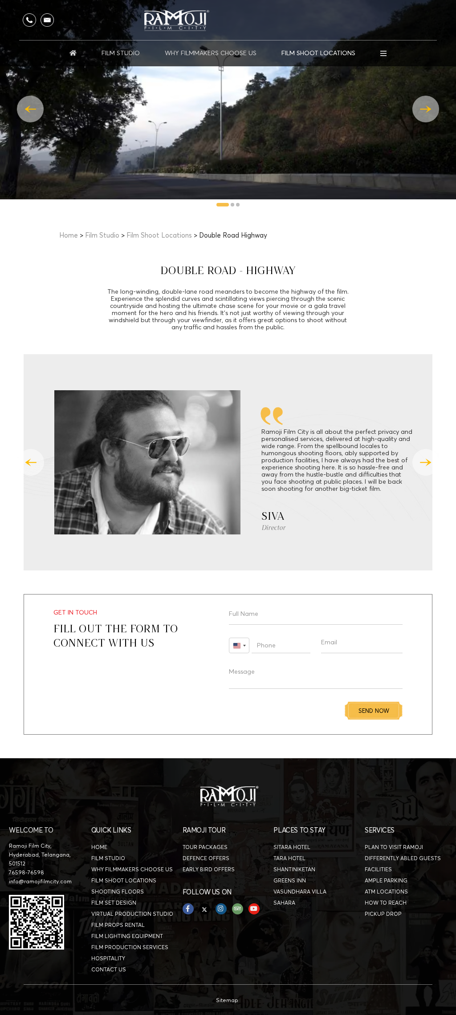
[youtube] (254, 908)
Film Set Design (113, 902)
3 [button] (238, 205)
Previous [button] (30, 109)
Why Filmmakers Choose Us (210, 53)
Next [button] (425, 109)
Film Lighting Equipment (127, 936)
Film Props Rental (118, 925)
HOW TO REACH (386, 902)
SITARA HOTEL (291, 847)
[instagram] (221, 908)
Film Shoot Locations (318, 53)
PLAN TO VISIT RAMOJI (394, 847)
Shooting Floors (117, 891)
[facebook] (188, 908)
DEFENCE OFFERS (206, 858)
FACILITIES (378, 869)
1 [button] (222, 205)
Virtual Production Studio (132, 913)
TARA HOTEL (289, 858)
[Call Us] (29, 20)
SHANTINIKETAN (294, 869)
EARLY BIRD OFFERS (209, 869)
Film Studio (121, 53)
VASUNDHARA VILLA (299, 891)
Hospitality (108, 958)
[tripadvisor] (237, 908)
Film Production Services (129, 947)
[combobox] (239, 645)
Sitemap (227, 1000)
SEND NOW (373, 710)
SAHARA (284, 902)
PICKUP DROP (383, 913)
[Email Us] (47, 20)
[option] (228, 99)
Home (68, 235)
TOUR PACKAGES (205, 847)
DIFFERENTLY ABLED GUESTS (403, 858)
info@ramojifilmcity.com (40, 881)
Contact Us (108, 969)
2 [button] (233, 205)
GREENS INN (289, 880)
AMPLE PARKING (386, 880)
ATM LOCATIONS (386, 891)
